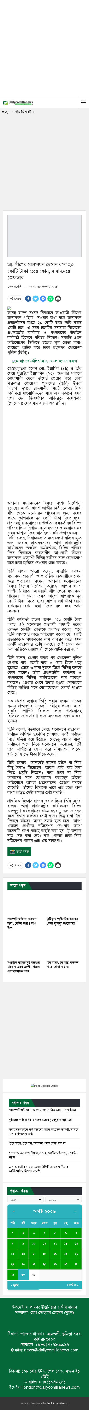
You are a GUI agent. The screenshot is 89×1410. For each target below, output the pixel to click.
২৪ (33, 1264)
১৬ (23, 1254)
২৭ (65, 1264)
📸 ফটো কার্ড (19, 851)
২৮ (76, 1264)
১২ (55, 1243)
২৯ (12, 1275)
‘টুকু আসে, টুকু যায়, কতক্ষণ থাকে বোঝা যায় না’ (37, 1143)
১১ (44, 1243)
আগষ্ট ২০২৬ (44, 1211)
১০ (33, 1243)
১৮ (44, 1254)
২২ (12, 1264)
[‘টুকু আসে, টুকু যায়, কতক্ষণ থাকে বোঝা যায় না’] (64, 946)
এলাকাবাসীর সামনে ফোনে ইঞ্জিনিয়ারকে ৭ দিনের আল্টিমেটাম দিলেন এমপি (38, 1169)
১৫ (12, 1254)
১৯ (55, 1254)
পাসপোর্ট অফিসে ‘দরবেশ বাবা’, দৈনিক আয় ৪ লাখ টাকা (42, 1110)
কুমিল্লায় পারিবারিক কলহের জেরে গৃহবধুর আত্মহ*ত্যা (40, 1120)
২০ (65, 1254)
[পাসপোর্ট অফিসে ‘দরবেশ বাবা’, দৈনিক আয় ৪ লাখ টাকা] (24, 903)
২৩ (23, 1264)
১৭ (33, 1254)
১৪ (76, 1243)
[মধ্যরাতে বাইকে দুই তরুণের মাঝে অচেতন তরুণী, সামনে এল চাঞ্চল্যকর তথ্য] (24, 946)
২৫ (44, 1264)
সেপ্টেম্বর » (73, 1285)
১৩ (65, 1243)
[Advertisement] (44, 47)
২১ (76, 1254)
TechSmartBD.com (57, 1403)
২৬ (55, 1264)
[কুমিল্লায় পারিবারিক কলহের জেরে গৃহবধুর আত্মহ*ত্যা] (64, 903)
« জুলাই (15, 1285)
